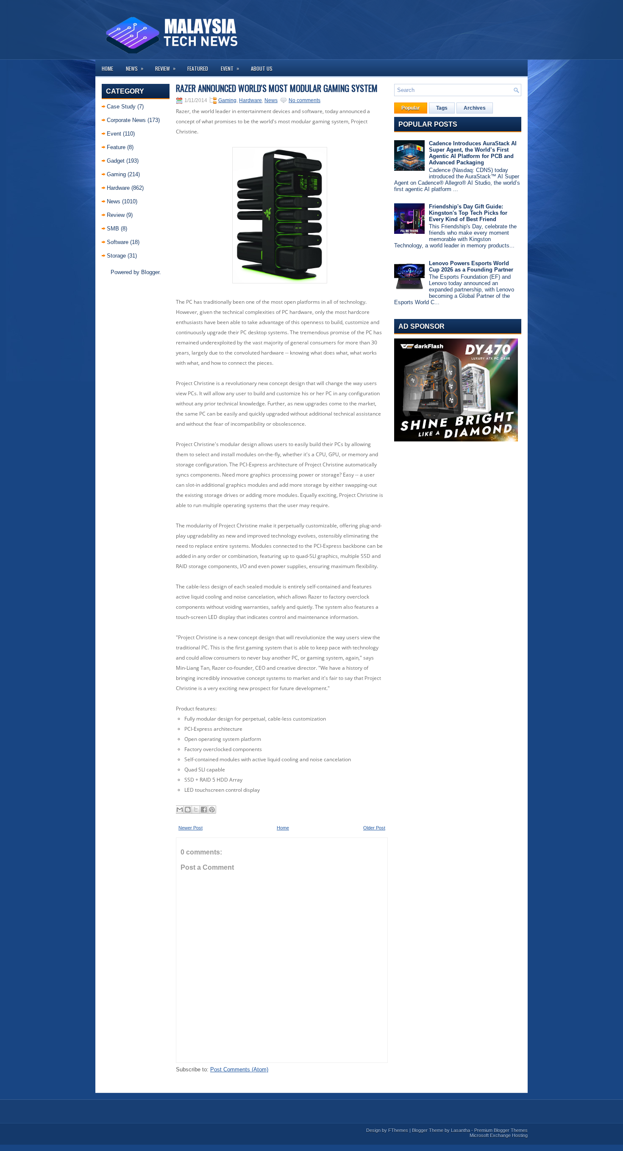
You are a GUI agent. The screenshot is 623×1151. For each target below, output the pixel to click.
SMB (113, 228)
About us (262, 68)
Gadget (116, 161)
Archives (475, 108)
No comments (304, 100)
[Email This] (179, 809)
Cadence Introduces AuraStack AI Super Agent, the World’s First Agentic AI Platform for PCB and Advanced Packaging (473, 153)
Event (230, 68)
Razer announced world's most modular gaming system (277, 88)
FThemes (398, 1130)
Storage (116, 255)
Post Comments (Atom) (239, 1069)
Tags (442, 108)
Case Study (121, 106)
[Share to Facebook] (204, 809)
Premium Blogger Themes (501, 1130)
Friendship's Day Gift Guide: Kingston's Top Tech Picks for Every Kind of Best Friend (468, 212)
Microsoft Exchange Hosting (499, 1135)
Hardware (118, 188)
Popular (410, 108)
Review (165, 68)
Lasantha (460, 1130)
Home (107, 68)
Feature (116, 147)
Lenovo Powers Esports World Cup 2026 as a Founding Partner (471, 266)
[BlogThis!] (188, 809)
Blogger (150, 272)
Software (117, 242)
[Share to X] (196, 809)
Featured (197, 68)
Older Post (374, 827)
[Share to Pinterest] (212, 809)
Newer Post (190, 827)
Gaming (116, 174)
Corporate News (126, 120)
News (134, 68)
